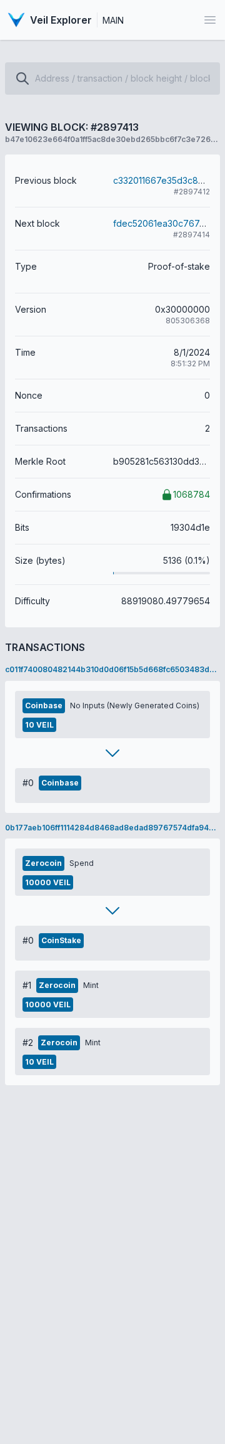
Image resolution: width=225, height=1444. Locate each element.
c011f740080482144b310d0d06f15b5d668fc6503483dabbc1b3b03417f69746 (112, 669)
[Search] (22, 78)
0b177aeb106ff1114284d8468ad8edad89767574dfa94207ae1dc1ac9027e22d (112, 827)
